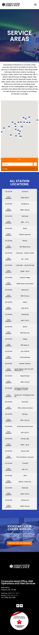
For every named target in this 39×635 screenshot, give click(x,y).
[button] (35, 4)
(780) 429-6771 (12, 595)
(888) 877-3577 (13, 593)
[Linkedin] (21, 605)
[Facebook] (17, 605)
